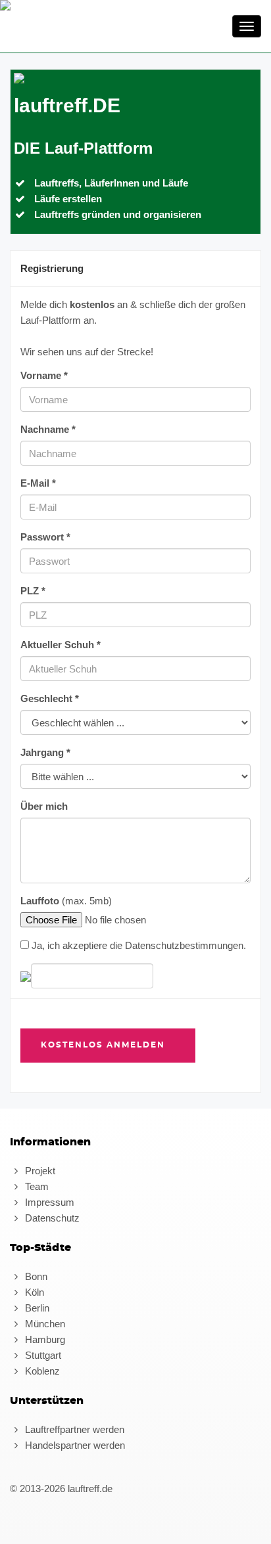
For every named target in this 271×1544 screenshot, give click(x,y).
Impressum (48, 1202)
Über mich (44, 806)
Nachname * (48, 429)
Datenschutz (51, 1218)
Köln (33, 1292)
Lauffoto (39, 900)
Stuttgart (41, 1355)
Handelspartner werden (73, 1445)
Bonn (34, 1276)
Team (35, 1186)
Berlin (35, 1307)
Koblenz (41, 1371)
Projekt (38, 1170)
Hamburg (43, 1339)
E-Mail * (38, 483)
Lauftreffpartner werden (73, 1429)
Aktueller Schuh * (60, 644)
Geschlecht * (49, 698)
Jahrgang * (45, 752)
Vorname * (44, 375)
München (43, 1323)
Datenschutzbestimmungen (184, 945)
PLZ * (32, 590)
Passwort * (45, 536)
